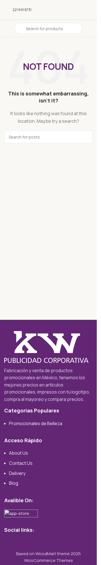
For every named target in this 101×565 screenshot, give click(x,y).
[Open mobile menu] (6, 28)
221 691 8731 (22, 9)
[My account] (90, 28)
